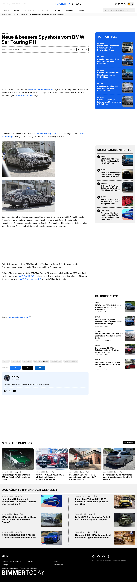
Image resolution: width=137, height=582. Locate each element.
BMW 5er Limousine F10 (30, 279)
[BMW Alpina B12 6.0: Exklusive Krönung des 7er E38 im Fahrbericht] (130, 306)
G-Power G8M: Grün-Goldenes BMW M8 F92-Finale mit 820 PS (110, 188)
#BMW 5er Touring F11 (71, 361)
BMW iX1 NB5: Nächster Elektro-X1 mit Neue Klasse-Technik (107, 88)
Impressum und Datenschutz (11, 561)
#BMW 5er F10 (16, 361)
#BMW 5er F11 (27, 361)
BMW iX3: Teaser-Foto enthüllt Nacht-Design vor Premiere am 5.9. (111, 174)
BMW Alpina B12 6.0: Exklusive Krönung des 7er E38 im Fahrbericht (108, 307)
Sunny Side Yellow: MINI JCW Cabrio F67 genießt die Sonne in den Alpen (91, 502)
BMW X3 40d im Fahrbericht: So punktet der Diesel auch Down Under (109, 336)
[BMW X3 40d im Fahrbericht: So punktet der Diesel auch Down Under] (130, 335)
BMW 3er (100, 97)
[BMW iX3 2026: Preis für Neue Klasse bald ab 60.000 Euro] (127, 74)
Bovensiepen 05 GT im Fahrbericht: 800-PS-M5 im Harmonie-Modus (107, 350)
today (68, 4)
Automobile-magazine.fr (19, 317)
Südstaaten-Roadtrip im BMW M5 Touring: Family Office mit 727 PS (108, 364)
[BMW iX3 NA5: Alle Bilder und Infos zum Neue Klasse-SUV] (127, 60)
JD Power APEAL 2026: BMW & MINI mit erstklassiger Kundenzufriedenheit (50, 477)
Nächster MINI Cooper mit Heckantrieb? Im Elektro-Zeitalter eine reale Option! (110, 216)
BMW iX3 (100, 43)
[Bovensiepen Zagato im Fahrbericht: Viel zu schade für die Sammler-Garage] (130, 321)
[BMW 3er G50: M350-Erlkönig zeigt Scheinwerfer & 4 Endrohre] (127, 101)
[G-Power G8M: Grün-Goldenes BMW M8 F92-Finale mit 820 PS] (127, 187)
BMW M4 (98, 317)
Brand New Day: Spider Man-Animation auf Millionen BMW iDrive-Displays (82, 477)
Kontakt (30, 561)
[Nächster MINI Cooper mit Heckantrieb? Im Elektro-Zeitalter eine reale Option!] (127, 214)
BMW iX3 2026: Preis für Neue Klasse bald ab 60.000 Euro (107, 75)
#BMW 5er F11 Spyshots (41, 361)
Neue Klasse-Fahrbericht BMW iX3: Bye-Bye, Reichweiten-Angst (108, 48)
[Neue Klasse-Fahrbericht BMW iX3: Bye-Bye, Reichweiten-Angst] (127, 47)
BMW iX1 (100, 84)
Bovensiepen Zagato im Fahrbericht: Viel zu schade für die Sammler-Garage (108, 321)
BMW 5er (24, 14)
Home (6, 10)
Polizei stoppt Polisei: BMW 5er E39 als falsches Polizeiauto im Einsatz (16, 477)
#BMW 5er (6, 361)
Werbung (5, 4)
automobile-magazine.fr (47, 133)
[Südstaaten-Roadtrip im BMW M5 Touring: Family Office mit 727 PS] (130, 364)
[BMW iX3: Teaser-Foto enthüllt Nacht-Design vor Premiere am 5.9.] (127, 174)
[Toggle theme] (130, 4)
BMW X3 (98, 331)
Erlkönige (56, 10)
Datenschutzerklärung (28, 568)
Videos (81, 10)
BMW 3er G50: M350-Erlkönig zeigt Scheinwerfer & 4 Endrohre (109, 102)
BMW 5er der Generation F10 (41, 89)
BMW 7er (98, 303)
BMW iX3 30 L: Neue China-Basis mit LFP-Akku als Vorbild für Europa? (19, 519)
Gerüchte (69, 10)
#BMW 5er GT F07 (56, 361)
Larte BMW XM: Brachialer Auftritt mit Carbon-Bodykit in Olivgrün (92, 518)
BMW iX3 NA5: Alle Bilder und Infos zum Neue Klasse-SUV (108, 61)
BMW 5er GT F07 (26, 276)
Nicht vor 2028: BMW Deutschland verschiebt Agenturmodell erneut (93, 536)
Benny (17, 49)
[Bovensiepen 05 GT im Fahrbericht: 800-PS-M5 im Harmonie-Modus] (130, 349)
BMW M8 (104, 183)
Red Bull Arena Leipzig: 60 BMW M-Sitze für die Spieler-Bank (111, 201)
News (16, 10)
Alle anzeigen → (129, 442)
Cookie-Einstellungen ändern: (11, 568)
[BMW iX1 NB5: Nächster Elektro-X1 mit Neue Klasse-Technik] (127, 87)
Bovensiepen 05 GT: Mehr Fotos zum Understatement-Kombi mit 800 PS (117, 477)
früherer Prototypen (24, 95)
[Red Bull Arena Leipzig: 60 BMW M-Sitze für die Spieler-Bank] (127, 201)
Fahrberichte (43, 10)
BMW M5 (98, 345)
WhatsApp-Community (18, 4)
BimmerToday (6, 14)
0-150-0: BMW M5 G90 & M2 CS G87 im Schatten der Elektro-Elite (19, 536)
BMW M (103, 197)
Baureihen (28, 10)
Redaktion (108, 312)
